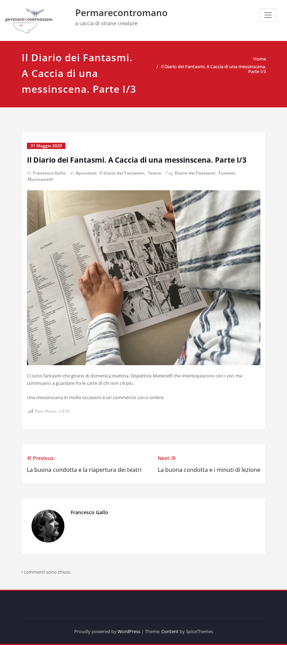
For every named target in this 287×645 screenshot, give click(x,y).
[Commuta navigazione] (268, 15)
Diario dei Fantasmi (195, 173)
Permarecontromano (121, 12)
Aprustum (86, 173)
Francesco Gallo (49, 173)
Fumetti (226, 173)
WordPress (129, 631)
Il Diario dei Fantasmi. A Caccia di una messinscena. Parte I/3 (213, 69)
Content (169, 631)
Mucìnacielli (40, 179)
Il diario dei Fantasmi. (122, 173)
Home (259, 59)
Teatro (154, 173)
